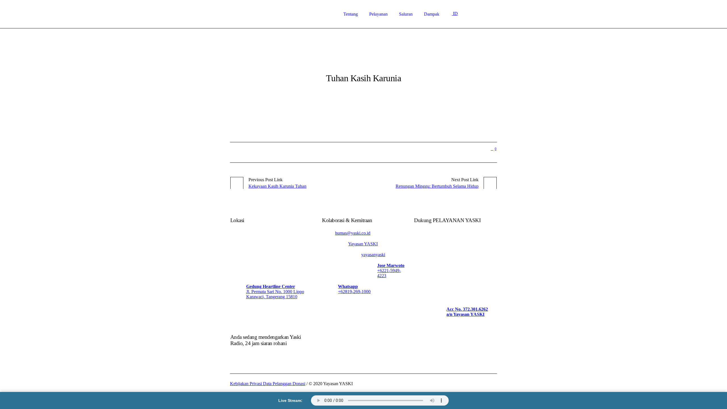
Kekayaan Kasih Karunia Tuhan (277, 186)
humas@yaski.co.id (352, 233)
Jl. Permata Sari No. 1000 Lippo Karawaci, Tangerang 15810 (275, 294)
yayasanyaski (373, 254)
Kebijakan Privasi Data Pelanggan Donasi (267, 383)
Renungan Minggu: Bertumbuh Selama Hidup (437, 186)
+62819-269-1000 (354, 291)
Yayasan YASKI (363, 243)
